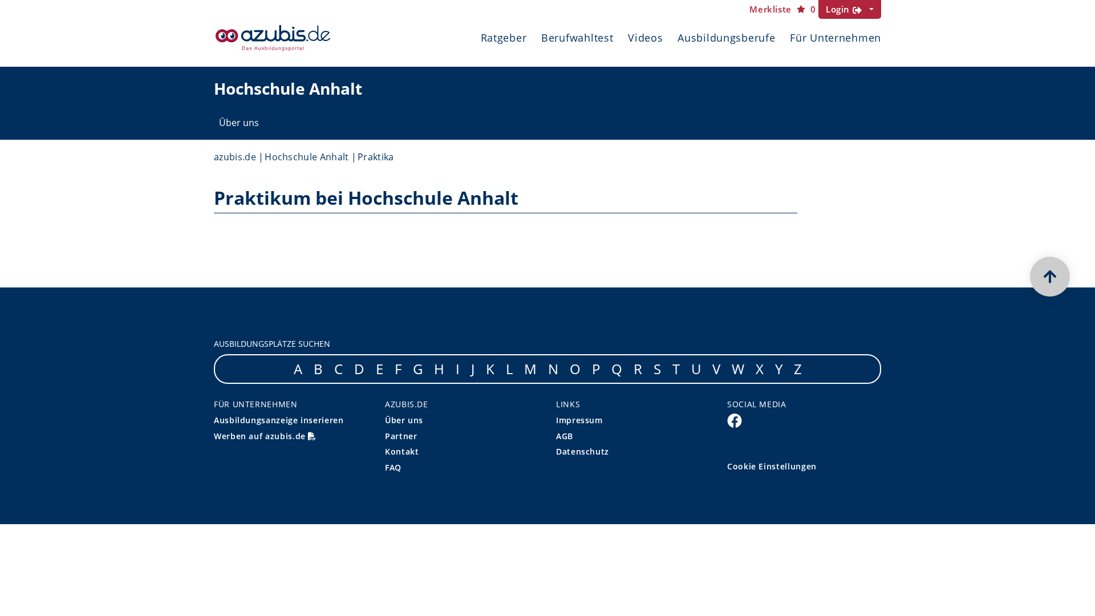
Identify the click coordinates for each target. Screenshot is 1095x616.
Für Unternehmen (835, 37)
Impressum (579, 420)
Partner (401, 436)
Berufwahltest (577, 37)
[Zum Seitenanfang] (1050, 277)
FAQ (393, 467)
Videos (645, 37)
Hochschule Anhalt (306, 157)
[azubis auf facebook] (734, 420)
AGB (564, 436)
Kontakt (402, 451)
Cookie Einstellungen (772, 466)
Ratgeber (504, 37)
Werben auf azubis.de (261, 436)
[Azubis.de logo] (273, 38)
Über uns (239, 122)
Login (839, 9)
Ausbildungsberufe (726, 37)
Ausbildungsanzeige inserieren (279, 420)
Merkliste (782, 9)
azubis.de (235, 157)
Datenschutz (582, 451)
